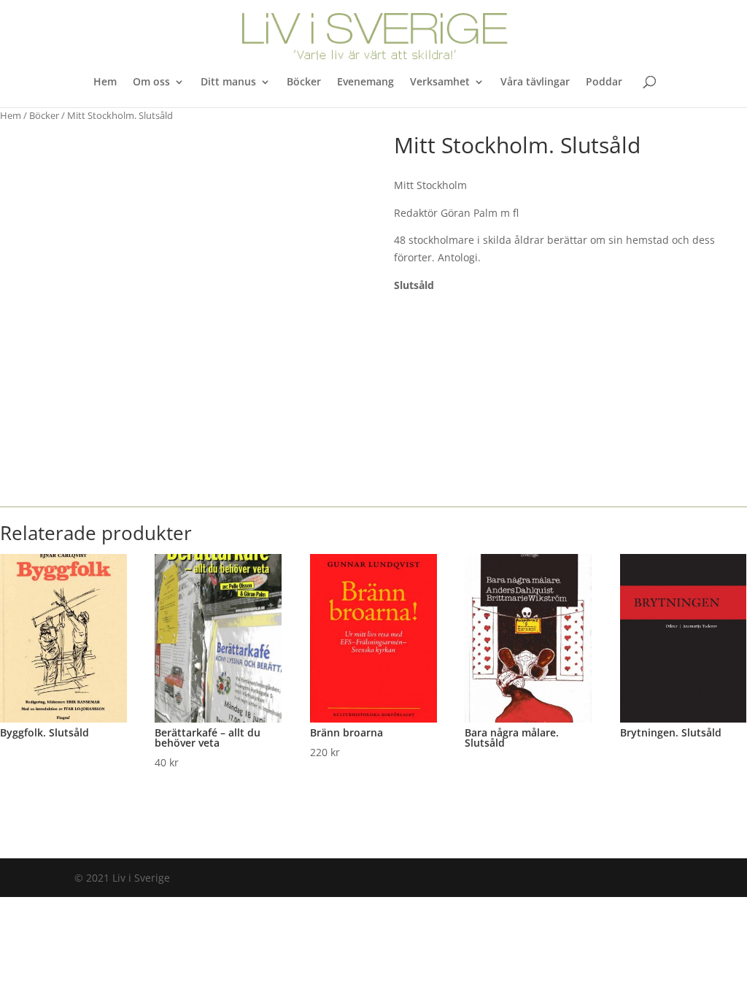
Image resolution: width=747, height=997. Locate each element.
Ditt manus (228, 82)
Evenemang (365, 82)
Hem (105, 82)
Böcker (304, 82)
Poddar (604, 82)
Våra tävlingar (535, 82)
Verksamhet (440, 82)
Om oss (151, 82)
